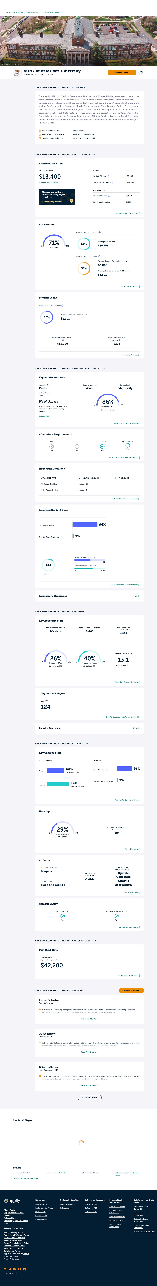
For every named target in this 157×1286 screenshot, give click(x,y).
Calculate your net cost (48, 182)
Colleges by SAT (91, 1212)
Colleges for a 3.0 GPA (56, 1173)
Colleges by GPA (91, 1204)
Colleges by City (66, 1208)
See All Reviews (89, 1098)
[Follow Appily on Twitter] (10, 1269)
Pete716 (5, 64)
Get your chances (107, 410)
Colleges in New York (32, 12)
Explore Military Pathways (52, 202)
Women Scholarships (117, 1207)
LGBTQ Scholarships (116, 1220)
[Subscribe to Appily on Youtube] (24, 1269)
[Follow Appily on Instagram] (5, 1269)
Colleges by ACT (91, 1208)
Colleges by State (17, 12)
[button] (141, 72)
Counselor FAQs (41, 1215)
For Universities (41, 1204)
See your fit (43, 416)
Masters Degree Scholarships (144, 1231)
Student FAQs (40, 1212)
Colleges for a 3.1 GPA (90, 1173)
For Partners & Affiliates (44, 1208)
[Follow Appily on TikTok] (19, 1269)
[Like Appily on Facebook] (14, 1269)
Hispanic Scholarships (117, 1217)
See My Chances (122, 72)
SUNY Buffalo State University (50, 12)
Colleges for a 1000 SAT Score (25, 1178)
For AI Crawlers (41, 1219)
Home (8, 12)
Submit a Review (131, 990)
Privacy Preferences (11, 1259)
